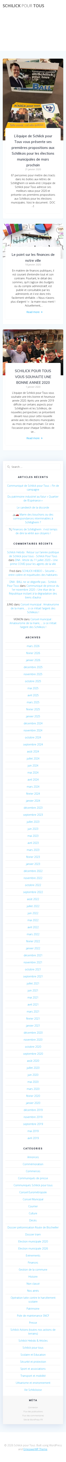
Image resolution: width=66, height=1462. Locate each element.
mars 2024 (33, 786)
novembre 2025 (33, 674)
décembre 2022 (33, 871)
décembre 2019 (33, 1110)
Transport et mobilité (33, 1375)
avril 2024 (33, 779)
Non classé (33, 1283)
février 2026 (33, 653)
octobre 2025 (33, 681)
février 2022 (33, 941)
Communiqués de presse (33, 1178)
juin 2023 (33, 829)
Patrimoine (33, 1308)
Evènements (33, 1255)
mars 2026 (33, 646)
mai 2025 (32, 688)
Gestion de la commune (33, 1269)
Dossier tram (33, 1234)
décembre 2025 (33, 667)
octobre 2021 (33, 969)
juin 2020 (33, 1075)
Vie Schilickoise (33, 1390)
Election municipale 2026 (33, 1248)
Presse (33, 1322)
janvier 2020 (33, 1103)
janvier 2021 (33, 1025)
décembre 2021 (33, 955)
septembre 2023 (33, 814)
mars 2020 (33, 1089)
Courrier (33, 1206)
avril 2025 (33, 695)
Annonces (33, 1157)
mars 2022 (33, 934)
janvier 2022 (33, 948)
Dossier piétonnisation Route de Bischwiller (33, 1227)
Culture (33, 1213)
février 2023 (33, 857)
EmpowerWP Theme (35, 1449)
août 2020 (33, 1060)
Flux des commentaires (33, 1415)
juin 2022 (33, 913)
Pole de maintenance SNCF (33, 1315)
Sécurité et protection (33, 1361)
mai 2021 (32, 997)
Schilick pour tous (33, 1347)
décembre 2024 (33, 723)
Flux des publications (33, 1411)
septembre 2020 (33, 1053)
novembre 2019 (33, 1117)
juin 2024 (33, 765)
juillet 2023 (33, 821)
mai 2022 (32, 920)
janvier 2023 (33, 864)
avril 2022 (33, 927)
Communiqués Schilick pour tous (33, 1185)
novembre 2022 (33, 878)
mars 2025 (33, 702)
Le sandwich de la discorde (33, 507)
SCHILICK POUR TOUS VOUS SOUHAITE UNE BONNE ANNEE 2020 (33, 377)
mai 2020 (32, 1082)
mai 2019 (32, 1131)
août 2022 (33, 899)
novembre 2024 (33, 730)
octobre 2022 (33, 885)
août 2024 (33, 751)
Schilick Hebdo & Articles (33, 1340)
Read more (33, 312)
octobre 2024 (33, 737)
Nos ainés (33, 1290)
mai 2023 (32, 836)
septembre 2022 (33, 892)
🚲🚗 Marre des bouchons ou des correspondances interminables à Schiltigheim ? (33, 518)
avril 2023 (33, 843)
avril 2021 (33, 1004)
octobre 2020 (33, 1046)
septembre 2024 (33, 744)
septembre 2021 (33, 976)
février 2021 (33, 1018)
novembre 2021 (33, 962)
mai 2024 (32, 772)
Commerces (33, 1171)
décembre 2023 (33, 807)
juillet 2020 (33, 1067)
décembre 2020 (33, 1032)
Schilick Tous (23, 6)
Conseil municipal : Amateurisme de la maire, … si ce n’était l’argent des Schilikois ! (35, 608)
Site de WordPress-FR (33, 1419)
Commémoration (33, 1164)
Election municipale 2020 (33, 1241)
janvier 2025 (33, 716)
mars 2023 (33, 850)
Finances (33, 1262)
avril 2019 (33, 1138)
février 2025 (33, 709)
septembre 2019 (33, 1124)
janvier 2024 (33, 800)
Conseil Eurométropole (33, 1192)
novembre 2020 (33, 1039)
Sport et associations (33, 1368)
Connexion (33, 1407)
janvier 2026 (33, 660)
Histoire (33, 1276)
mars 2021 (33, 1011)
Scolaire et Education (33, 1354)
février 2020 (33, 1096)
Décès (33, 1220)
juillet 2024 (33, 758)
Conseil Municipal (33, 1199)
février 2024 (33, 793)
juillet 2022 (33, 906)
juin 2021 (33, 990)
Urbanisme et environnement (33, 1382)
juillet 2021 (33, 983)
